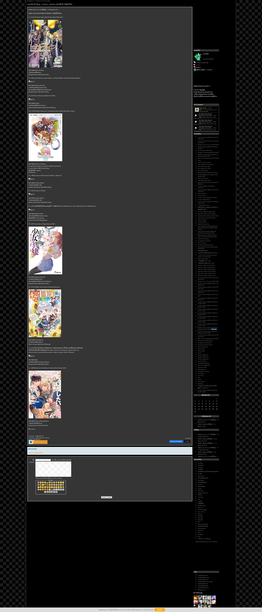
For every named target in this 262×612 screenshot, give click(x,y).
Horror (199, 353)
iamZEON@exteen (203, 575)
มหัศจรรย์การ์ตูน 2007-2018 (206, 263)
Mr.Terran (200, 515)
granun (200, 513)
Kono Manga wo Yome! (204, 168)
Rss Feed (197, 65)
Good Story (201, 373)
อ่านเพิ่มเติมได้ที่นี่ (147, 610)
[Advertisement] (208, 557)
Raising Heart (201, 528)
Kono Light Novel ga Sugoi (205, 164)
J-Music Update (202, 220)
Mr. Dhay (200, 463)
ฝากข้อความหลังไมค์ (202, 62)
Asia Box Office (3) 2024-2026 (206, 211)
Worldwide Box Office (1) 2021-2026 (208, 216)
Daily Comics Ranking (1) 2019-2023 (208, 338)
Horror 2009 (201, 349)
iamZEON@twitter (203, 579)
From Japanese (202, 369)
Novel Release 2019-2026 (205, 150)
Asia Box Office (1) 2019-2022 (206, 267)
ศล (198, 522)
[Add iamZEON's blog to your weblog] (206, 541)
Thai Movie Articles (203, 239)
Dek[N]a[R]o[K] (202, 482)
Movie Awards (202, 243)
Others (199, 379)
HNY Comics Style (203, 259)
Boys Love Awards (203, 178)
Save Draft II (201, 381)
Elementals (201, 476)
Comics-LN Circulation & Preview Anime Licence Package (207, 256)
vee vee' (200, 484)
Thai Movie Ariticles (203, 371)
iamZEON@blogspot (203, 577)
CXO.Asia (200, 491)
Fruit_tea (200, 507)
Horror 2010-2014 (203, 347)
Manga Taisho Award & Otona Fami (207, 172)
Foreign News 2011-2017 (205, 343)
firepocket (200, 530)
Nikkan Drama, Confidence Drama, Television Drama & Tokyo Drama (207, 235)
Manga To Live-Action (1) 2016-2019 (208, 281)
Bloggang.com (202, 590)
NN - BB (200, 518)
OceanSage (201, 480)
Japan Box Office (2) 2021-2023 (207, 273)
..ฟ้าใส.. (200, 495)
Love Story (201, 375)
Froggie (200, 501)
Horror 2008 (201, 351)
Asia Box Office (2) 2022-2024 (206, 265)
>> (216, 395)
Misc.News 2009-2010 (204, 365)
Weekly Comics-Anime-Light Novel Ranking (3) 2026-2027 (208, 155)
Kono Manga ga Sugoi (204, 166)
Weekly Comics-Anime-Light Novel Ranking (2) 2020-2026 (208, 328)
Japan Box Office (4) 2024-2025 (207, 269)
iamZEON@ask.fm (203, 583)
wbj (199, 499)
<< (195, 395)
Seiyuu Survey (202, 195)
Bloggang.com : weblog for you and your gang (38, 1)
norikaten (200, 497)
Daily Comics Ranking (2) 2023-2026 (208, 158)
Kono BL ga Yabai (203, 170)
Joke (199, 377)
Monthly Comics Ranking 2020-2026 (208, 152)
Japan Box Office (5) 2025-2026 (207, 214)
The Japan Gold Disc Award (205, 245)
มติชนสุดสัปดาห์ (202, 250)
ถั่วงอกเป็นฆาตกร (203, 478)
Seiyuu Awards (202, 193)
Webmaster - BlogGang (204, 538)
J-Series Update (202, 222)
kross (199, 532)
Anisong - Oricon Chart (204, 162)
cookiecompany (202, 509)
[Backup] (200, 383)
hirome (200, 488)
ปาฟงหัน (200, 469)
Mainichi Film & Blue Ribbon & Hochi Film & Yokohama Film (207, 232)
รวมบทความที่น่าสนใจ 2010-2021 (207, 253)
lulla (199, 536)
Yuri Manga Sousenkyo (204, 180)
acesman (200, 467)
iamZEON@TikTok (203, 587)
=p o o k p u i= (202, 511)
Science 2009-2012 (203, 359)
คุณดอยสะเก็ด (38, 452)
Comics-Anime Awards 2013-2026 (207, 197)
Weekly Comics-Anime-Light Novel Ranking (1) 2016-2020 (208, 332)
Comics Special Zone (204, 205)
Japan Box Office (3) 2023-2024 (207, 271)
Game (199, 160)
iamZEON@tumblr (203, 585)
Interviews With (202, 367)
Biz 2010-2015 (202, 361)
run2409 (200, 534)
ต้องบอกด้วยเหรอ (203, 526)
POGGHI (200, 520)
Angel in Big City (203, 493)
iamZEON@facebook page (205, 581)
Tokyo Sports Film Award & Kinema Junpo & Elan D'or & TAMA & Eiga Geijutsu (208, 227)
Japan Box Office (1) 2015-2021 (207, 275)
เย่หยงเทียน (201, 486)
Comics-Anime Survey (204, 199)
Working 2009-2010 (203, 363)
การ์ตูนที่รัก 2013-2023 (204, 261)
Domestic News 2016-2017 (205, 340)
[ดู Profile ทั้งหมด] (208, 59)
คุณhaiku (31, 452)
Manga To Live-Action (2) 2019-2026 (208, 144)
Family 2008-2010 (203, 355)
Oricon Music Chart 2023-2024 (206, 218)
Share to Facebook (176, 441)
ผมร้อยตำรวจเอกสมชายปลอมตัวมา (208, 471)
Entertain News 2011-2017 (205, 345)
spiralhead (201, 465)
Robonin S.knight (203, 524)
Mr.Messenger (202, 505)
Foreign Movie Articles (204, 241)
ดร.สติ (200, 474)
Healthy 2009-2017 (203, 357)
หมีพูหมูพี (200, 503)
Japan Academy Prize (203, 224)
